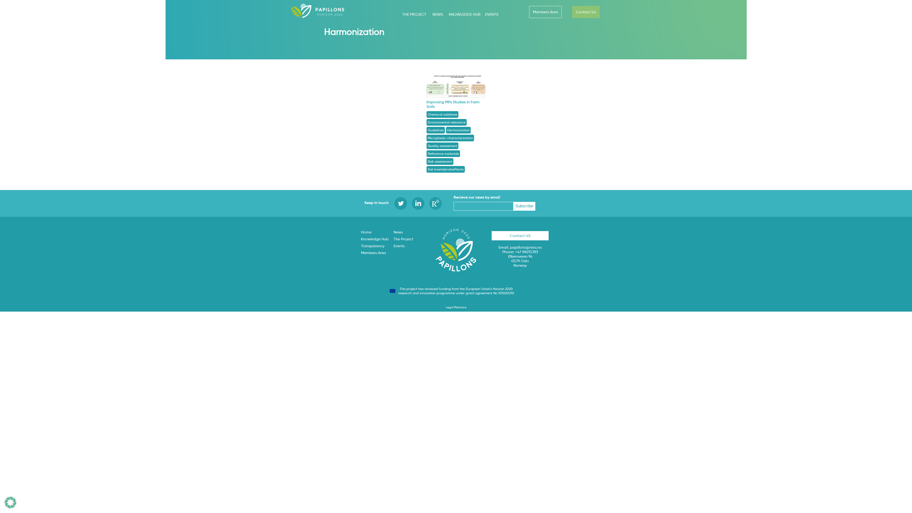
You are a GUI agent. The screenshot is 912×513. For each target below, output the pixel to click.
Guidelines (436, 130)
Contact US (520, 235)
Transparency (373, 246)
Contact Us (586, 12)
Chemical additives (442, 114)
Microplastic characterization (450, 138)
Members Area (545, 12)
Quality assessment (442, 146)
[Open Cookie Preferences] (10, 507)
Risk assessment (440, 161)
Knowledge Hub (464, 14)
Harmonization (458, 130)
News (437, 14)
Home (366, 232)
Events (491, 14)
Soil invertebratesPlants (446, 169)
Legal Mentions (456, 307)
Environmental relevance (447, 122)
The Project (414, 14)
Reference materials (443, 154)
